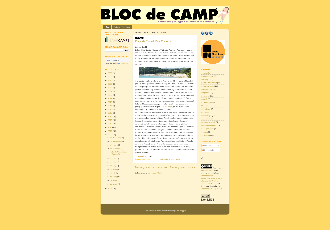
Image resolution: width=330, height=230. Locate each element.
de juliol (113, 162)
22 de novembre (166, 107)
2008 (110, 188)
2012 (110, 124)
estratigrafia (205, 73)
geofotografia (206, 79)
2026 (110, 73)
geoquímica (205, 92)
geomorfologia (162, 159)
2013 (110, 120)
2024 (110, 80)
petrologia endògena (209, 125)
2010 (110, 131)
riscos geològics (207, 129)
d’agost (113, 159)
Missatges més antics (182, 167)
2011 (110, 127)
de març (113, 177)
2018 (110, 102)
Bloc (107, 27)
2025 (110, 77)
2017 (110, 106)
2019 (110, 98)
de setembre (115, 149)
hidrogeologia (174, 159)
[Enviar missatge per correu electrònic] (149, 156)
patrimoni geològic (208, 122)
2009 (110, 135)
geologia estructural (209, 83)
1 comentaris (140, 156)
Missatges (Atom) (155, 173)
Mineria (204, 112)
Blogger (183, 211)
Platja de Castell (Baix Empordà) (153, 41)
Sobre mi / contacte (122, 27)
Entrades (208, 145)
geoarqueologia (207, 76)
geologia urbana (207, 86)
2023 (110, 84)
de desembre (115, 138)
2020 (110, 95)
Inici (166, 167)
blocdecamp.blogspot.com (211, 189)
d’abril (113, 173)
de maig (113, 169)
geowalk (204, 99)
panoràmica (205, 119)
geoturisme (205, 96)
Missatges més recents (148, 167)
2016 (110, 109)
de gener (114, 184)
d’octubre (114, 145)
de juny (113, 166)
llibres (203, 106)
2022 (110, 88)
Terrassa (204, 132)
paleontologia (206, 116)
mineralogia (205, 109)
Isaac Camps (208, 171)
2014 (110, 116)
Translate (124, 64)
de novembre (115, 141)
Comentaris (209, 150)
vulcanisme (205, 135)
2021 (110, 91)
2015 (110, 113)
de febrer (114, 180)
